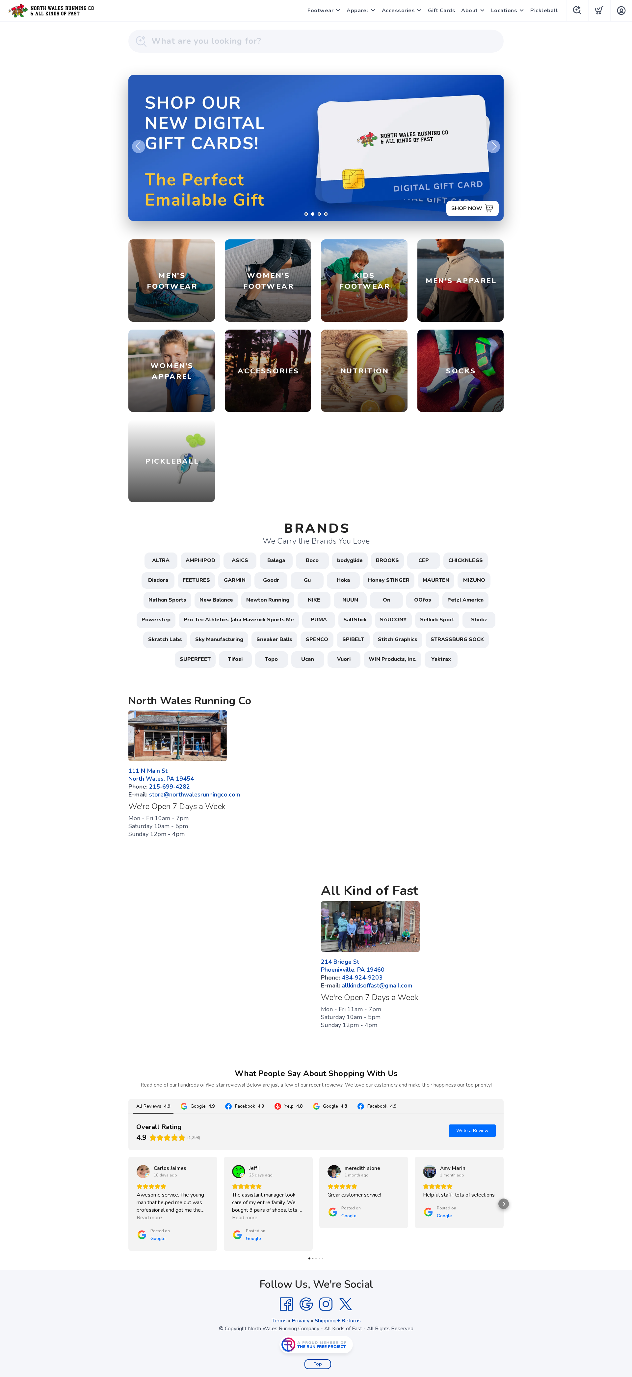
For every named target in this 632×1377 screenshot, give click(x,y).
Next (493, 146)
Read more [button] (149, 1217)
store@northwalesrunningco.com (194, 794)
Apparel (358, 10)
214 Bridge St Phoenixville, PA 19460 (352, 966)
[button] (128, 1204)
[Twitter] (346, 1304)
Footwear (320, 10)
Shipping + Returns (338, 1320)
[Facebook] (286, 1304)
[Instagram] (326, 1304)
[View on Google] (143, 1171)
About (469, 10)
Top (318, 1364)
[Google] (306, 1304)
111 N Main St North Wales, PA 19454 (161, 775)
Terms (279, 1320)
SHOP (474, 208)
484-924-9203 (362, 978)
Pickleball (544, 10)
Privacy (300, 1320)
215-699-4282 (169, 787)
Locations (504, 10)
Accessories (398, 10)
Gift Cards (441, 10)
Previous (138, 146)
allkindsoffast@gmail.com (377, 985)
